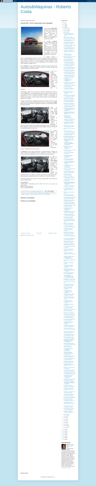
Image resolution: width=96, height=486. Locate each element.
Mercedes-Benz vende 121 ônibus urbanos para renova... (68, 92)
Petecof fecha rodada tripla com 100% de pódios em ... (69, 101)
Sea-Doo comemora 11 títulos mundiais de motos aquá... (69, 371)
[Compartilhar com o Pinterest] (53, 191)
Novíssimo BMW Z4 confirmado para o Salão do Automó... (69, 198)
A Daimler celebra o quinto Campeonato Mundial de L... (69, 63)
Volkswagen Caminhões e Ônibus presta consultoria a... (68, 51)
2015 (64, 432)
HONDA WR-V (26, 194)
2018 (64, 27)
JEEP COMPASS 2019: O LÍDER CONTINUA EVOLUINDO (68, 376)
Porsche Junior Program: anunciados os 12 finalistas (69, 226)
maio (65, 420)
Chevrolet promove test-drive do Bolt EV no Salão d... (68, 43)
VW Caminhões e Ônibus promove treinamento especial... (68, 266)
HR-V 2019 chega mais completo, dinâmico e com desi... (68, 189)
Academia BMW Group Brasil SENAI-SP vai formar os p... (69, 48)
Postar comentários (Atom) (29, 235)
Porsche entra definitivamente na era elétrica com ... (69, 359)
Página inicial (39, 233)
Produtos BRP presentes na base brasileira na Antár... (68, 335)
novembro (66, 30)
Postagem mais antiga (52, 233)
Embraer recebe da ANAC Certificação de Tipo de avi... (69, 177)
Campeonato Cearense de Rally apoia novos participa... (68, 322)
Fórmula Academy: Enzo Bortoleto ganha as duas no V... (69, 403)
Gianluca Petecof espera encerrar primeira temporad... (68, 156)
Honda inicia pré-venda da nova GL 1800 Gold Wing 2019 (68, 297)
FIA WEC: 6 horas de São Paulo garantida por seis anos (68, 389)
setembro (65, 414)
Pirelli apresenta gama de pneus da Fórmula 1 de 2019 (68, 250)
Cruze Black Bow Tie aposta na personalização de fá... (69, 86)
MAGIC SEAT (37, 194)
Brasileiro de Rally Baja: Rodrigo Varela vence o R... (69, 400)
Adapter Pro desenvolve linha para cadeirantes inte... (69, 332)
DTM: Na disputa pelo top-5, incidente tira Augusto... (68, 409)
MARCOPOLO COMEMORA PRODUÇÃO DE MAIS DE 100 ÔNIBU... (68, 382)
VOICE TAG (42, 194)
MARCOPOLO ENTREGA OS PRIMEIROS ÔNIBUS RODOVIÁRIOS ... (69, 340)
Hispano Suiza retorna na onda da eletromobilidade (69, 46)
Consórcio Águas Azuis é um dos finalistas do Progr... (68, 317)
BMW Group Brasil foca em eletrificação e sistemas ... (68, 285)
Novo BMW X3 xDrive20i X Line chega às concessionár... (68, 166)
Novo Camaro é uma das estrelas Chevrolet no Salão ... (69, 329)
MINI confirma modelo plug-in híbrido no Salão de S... (69, 201)
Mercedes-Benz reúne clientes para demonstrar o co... (69, 40)
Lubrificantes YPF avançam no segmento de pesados (69, 120)
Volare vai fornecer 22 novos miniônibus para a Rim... (68, 126)
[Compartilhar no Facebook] (51, 191)
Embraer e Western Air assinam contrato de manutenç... (67, 287)
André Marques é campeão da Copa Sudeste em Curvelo (69, 96)
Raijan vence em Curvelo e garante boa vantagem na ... (69, 98)
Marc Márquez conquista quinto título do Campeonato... (68, 209)
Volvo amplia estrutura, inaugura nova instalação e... (68, 88)
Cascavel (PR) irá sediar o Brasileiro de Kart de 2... (68, 406)
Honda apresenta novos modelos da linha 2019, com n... (69, 253)
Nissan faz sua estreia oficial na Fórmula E (68, 368)
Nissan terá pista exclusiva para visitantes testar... (68, 60)
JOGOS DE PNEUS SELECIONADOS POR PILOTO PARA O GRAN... (68, 276)
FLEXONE (53, 192)
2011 (64, 439)
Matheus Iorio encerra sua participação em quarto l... (68, 242)
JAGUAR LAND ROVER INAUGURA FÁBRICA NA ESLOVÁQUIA (68, 143)
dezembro (66, 28)
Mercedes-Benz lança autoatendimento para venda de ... (68, 301)
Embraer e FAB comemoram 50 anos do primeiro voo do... (69, 68)
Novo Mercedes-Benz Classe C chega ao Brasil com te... (69, 73)
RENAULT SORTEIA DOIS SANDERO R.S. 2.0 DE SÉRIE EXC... (68, 140)
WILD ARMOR (47, 194)
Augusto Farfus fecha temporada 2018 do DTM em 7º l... (68, 364)
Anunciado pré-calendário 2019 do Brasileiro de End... (69, 215)
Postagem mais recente (25, 233)
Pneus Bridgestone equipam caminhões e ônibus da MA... (68, 123)
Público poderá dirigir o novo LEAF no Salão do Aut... (68, 356)
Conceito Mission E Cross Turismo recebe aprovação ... (69, 235)
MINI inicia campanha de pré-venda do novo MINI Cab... (69, 326)
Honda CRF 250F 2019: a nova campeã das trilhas (69, 206)
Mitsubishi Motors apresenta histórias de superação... (68, 233)
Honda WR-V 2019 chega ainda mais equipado (68, 217)
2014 (64, 434)
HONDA (22, 194)
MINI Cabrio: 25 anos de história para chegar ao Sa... (69, 386)
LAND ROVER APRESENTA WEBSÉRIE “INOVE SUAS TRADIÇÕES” (69, 183)
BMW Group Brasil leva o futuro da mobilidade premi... (69, 57)
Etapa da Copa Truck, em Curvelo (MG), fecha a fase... (69, 132)
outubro (65, 32)
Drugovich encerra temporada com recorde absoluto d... (69, 239)
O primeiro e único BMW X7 (68, 312)
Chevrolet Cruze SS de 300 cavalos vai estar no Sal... (68, 186)
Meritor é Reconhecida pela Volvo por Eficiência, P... (68, 273)
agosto (65, 416)
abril (64, 422)
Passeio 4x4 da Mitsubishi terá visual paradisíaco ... (69, 320)
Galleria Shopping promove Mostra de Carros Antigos (68, 172)
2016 (64, 431)
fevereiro (65, 425)
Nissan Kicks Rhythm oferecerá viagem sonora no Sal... (69, 83)
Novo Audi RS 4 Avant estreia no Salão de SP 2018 (69, 65)
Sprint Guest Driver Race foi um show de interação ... (68, 395)
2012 (64, 437)
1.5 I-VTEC (28, 192)
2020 (64, 24)
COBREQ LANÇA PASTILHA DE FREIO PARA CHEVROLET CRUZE (68, 257)
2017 (64, 429)
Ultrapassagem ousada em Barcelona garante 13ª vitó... (69, 244)
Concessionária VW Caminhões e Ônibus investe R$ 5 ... (68, 291)
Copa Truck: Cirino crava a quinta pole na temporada (68, 104)
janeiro (65, 427)
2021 (64, 22)
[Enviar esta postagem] (45, 191)
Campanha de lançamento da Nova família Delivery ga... (69, 76)
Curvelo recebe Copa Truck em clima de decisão (69, 150)
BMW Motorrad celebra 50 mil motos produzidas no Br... (69, 137)
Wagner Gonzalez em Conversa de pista (67, 55)
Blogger (53, 476)
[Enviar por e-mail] (47, 191)
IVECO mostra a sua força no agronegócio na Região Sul (69, 314)
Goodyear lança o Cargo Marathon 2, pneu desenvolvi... (68, 147)
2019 (64, 25)
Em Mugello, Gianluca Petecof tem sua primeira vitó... (69, 106)
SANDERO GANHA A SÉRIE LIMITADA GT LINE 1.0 (68, 295)
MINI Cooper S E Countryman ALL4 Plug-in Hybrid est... (69, 71)
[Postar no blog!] (49, 191)
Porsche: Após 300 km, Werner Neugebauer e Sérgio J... (69, 398)
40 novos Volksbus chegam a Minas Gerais (69, 180)
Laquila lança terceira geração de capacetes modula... (69, 380)
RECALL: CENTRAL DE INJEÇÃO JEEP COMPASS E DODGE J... (69, 270)
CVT (50, 192)
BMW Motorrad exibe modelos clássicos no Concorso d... (69, 212)
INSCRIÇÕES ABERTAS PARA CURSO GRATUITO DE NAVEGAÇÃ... (69, 109)
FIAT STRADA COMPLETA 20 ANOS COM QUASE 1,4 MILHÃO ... (69, 162)
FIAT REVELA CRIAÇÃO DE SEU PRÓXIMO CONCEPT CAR (69, 220)
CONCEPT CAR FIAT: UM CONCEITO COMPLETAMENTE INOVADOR (68, 79)
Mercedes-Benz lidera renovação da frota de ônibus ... (68, 229)
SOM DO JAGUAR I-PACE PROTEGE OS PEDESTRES (69, 344)
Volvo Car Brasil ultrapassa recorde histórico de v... (68, 159)
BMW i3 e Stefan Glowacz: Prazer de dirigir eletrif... (68, 224)
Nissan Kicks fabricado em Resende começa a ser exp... (68, 34)
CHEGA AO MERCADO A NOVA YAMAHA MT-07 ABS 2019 (69, 373)
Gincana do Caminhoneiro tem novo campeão (69, 169)
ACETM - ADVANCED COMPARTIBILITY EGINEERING (39, 192)
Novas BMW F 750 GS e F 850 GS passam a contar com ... (69, 280)
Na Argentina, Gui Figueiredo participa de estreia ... (69, 392)
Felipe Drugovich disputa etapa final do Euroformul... (69, 310)
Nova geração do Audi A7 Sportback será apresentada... (68, 349)
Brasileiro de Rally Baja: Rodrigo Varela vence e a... (69, 412)
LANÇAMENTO (32, 194)
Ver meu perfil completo (65, 467)
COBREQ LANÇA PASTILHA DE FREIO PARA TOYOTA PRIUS (68, 113)
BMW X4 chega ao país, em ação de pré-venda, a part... (69, 38)
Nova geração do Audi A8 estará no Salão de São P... (69, 195)
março (65, 424)
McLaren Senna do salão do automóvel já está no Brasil (69, 203)
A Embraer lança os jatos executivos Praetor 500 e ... (69, 362)
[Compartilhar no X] (50, 191)
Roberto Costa (71, 444)
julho (65, 417)
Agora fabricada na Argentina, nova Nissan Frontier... (69, 134)
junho (65, 419)
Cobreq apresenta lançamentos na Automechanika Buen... (68, 116)
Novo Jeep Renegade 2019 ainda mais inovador (68, 307)
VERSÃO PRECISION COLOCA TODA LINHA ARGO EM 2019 (68, 353)
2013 (64, 436)
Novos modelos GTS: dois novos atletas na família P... (69, 337)
